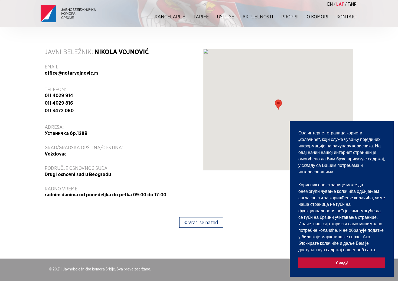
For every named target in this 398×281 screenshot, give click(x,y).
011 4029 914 (59, 95)
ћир (352, 4)
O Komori (317, 16)
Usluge (225, 16)
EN (330, 4)
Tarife (201, 16)
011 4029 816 (59, 103)
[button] (378, 250)
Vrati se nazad (202, 222)
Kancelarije (170, 16)
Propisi (290, 16)
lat (340, 4)
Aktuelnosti (257, 16)
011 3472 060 (59, 110)
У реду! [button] (341, 262)
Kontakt (347, 16)
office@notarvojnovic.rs (71, 73)
